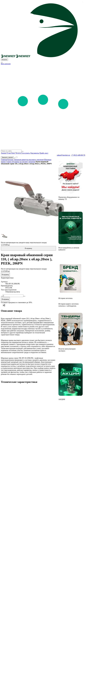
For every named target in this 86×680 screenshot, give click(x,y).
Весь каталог (6, 64)
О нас (9, 153)
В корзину (28, 248)
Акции (3, 153)
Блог (13, 153)
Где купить (25, 153)
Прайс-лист (43, 153)
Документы (34, 153)
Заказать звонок (7, 157)
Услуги (18, 153)
